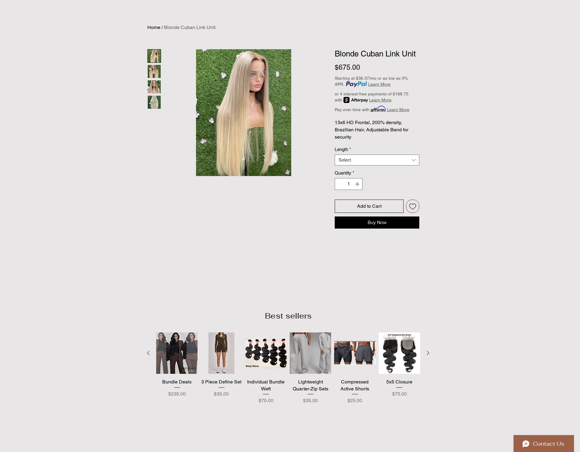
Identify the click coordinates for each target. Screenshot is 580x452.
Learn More (379, 84)
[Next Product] (428, 353)
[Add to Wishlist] (412, 206)
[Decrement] (340, 184)
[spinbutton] (349, 184)
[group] (288, 380)
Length (343, 149)
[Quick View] (177, 353)
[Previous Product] (148, 353)
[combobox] (377, 160)
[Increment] (358, 184)
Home (153, 27)
